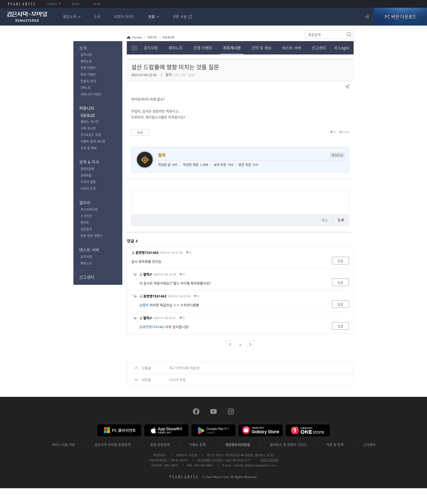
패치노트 (86, 61)
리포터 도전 (88, 188)
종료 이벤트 (88, 74)
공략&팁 (86, 175)
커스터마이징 (89, 209)
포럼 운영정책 (160, 444)
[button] (230, 345)
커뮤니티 (86, 108)
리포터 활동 (88, 181)
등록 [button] (341, 220)
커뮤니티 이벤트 (91, 94)
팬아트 (85, 222)
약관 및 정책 (335, 444)
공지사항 (86, 54)
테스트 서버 (89, 250)
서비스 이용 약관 (63, 444)
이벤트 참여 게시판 (93, 141)
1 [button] (240, 345)
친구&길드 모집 (91, 134)
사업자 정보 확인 (269, 460)
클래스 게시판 (90, 121)
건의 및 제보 (89, 148)
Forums (137, 37)
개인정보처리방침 (237, 444)
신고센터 (86, 277)
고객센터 (369, 444)
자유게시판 (88, 115)
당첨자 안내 (88, 81)
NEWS (76, 4)
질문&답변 (87, 168)
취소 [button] (325, 220)
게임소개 (69, 16)
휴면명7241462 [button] (147, 252)
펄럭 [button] (146, 274)
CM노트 (86, 87)
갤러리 (85, 203)
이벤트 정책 (197, 444)
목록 (140, 132)
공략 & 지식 (89, 162)
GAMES (52, 4)
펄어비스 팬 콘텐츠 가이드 (288, 444)
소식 (97, 16)
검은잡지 (86, 229)
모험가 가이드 (124, 16)
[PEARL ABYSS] (21, 4)
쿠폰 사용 (180, 16)
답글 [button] (340, 260)
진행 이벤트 (88, 67)
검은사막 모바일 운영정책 (113, 444)
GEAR (96, 4)
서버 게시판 (88, 128)
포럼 (151, 16)
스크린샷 (86, 215)
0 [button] (334, 132)
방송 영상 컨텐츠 (92, 235)
